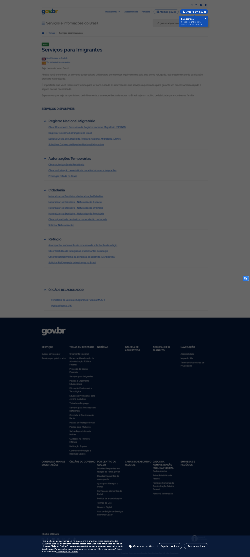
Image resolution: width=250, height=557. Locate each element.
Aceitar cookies (196, 546)
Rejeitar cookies (170, 546)
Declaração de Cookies (67, 551)
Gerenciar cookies (143, 546)
